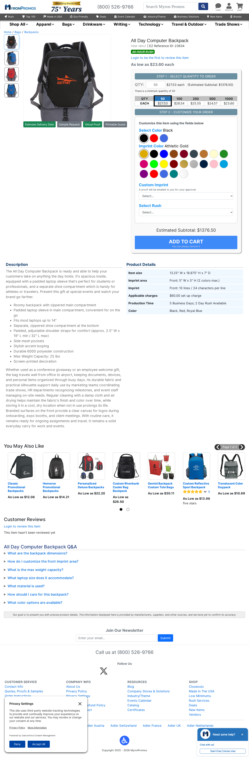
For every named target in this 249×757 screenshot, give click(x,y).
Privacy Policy (76, 691)
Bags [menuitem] (67, 24)
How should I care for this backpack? (38, 594)
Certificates (136, 710)
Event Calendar (126, 16)
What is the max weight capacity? (35, 570)
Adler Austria (94, 725)
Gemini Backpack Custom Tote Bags (161, 485)
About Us (73, 686)
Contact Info (14, 686)
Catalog (133, 705)
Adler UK (174, 725)
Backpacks (31, 32)
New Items (216, 16)
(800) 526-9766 (135, 652)
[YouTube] (146, 673)
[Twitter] (104, 673)
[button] (143, 138)
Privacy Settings (78, 696)
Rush (11, 16)
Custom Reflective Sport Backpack (196, 485)
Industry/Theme (157, 16)
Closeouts (196, 686)
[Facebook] (113, 673)
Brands (237, 16)
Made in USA (54, 16)
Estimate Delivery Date (39, 124)
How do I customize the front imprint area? (43, 561)
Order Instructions (18, 696)
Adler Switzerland (123, 725)
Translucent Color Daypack (231, 485)
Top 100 (30, 16)
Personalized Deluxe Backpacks (91, 485)
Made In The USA (201, 691)
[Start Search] (203, 6)
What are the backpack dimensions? (37, 553)
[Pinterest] (121, 673)
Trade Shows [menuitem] (227, 24)
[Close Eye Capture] (242, 734)
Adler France (152, 725)
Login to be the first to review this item (160, 58)
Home (7, 32)
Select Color (156, 130)
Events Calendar (139, 700)
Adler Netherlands (200, 725)
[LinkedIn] (138, 673)
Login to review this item (22, 526)
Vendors (195, 714)
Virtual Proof (92, 124)
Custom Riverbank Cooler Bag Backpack (126, 487)
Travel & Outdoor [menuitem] (188, 24)
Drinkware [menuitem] (92, 24)
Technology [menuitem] (149, 24)
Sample (69, 124)
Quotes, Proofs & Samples (24, 691)
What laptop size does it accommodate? (41, 578)
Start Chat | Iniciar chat (222, 751)
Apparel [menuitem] (43, 24)
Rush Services (199, 700)
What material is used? (26, 586)
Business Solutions (188, 16)
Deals (103, 16)
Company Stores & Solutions (148, 691)
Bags (18, 32)
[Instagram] (129, 673)
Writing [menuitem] (120, 24)
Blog (130, 686)
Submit (165, 638)
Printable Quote (115, 124)
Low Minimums (200, 696)
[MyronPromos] (20, 6)
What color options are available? (35, 602)
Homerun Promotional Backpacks (52, 487)
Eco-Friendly (81, 16)
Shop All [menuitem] (17, 24)
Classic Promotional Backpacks (17, 487)
